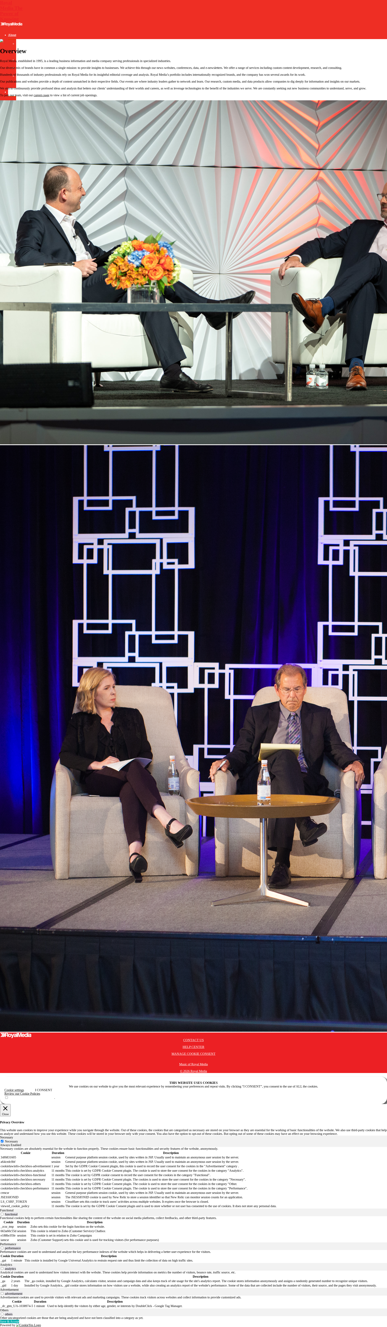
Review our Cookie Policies (22, 1093)
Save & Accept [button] (9, 1321)
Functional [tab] (7, 1210)
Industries (14, 92)
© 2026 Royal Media (193, 1071)
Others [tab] (4, 1310)
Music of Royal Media (193, 1064)
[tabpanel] (193, 1178)
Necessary (11, 1141)
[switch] (2, 1214)
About (12, 35)
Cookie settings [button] (14, 1090)
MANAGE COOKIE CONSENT (193, 1053)
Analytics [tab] (6, 1264)
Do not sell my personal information (31, 1097)
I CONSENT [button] (43, 1090)
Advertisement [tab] (9, 1289)
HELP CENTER (193, 1047)
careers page (41, 95)
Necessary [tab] (6, 1137)
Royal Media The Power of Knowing (11, 11)
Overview (22, 43)
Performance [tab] (8, 1244)
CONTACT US (193, 1040)
